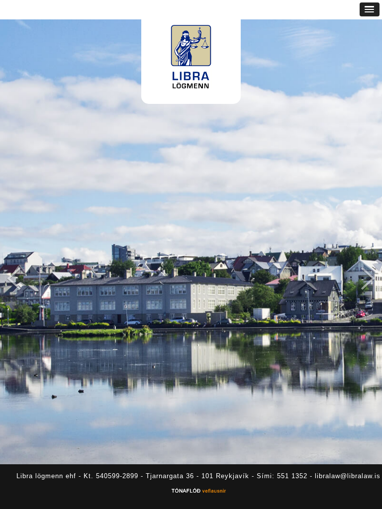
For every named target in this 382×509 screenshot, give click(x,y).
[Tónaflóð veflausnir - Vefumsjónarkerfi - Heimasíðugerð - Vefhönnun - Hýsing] (198, 492)
